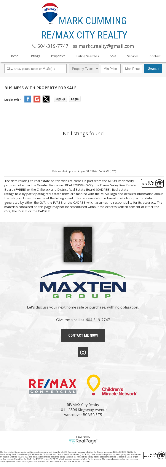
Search (153, 68)
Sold (113, 56)
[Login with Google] (37, 101)
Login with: (13, 99)
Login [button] (75, 99)
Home (14, 56)
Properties (58, 56)
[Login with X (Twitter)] (46, 101)
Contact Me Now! (83, 335)
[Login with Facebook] (27, 101)
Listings (34, 56)
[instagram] (83, 352)
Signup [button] (60, 99)
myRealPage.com (83, 441)
